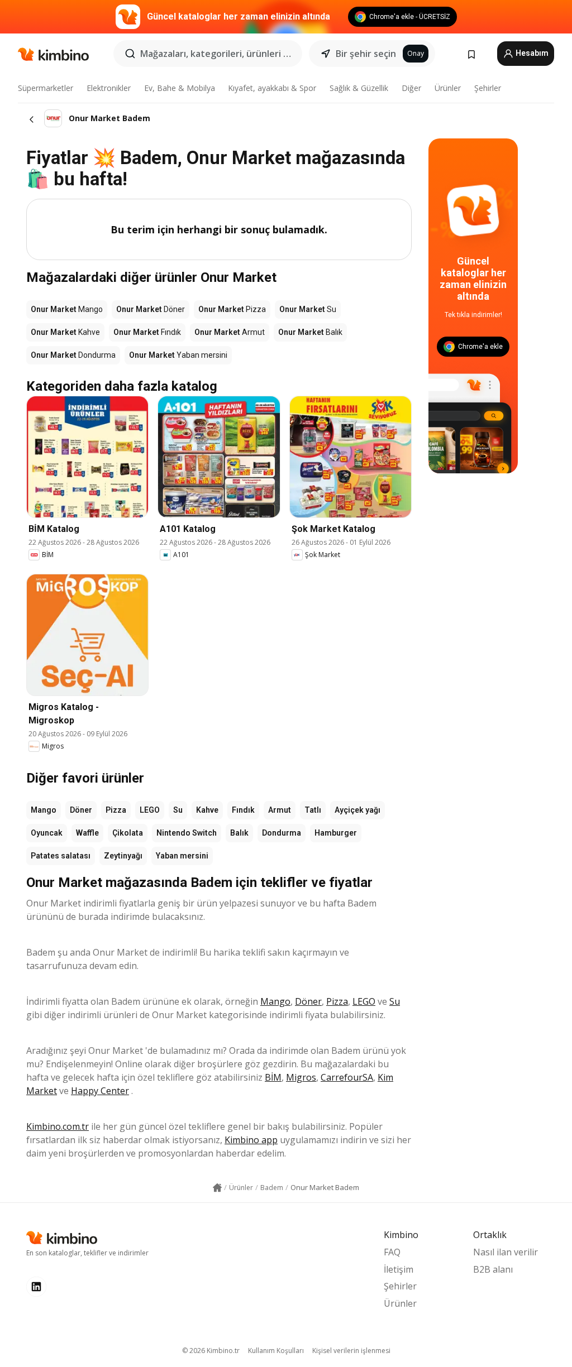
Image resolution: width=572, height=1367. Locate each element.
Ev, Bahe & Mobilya (179, 88)
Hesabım (531, 53)
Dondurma (281, 832)
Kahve (207, 809)
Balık (239, 832)
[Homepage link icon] (217, 1187)
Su (178, 809)
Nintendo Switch (186, 832)
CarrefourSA (347, 1077)
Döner (81, 809)
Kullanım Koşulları (276, 1350)
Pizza (116, 809)
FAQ (392, 1252)
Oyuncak (47, 832)
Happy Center (100, 1091)
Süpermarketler (45, 88)
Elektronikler (109, 88)
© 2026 (211, 1350)
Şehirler (487, 88)
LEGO (150, 809)
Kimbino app (251, 1140)
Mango (43, 809)
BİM (273, 1077)
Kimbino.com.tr (57, 1126)
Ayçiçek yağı (357, 809)
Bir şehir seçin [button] (366, 53)
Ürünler (448, 88)
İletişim (398, 1269)
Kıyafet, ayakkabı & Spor (272, 88)
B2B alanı (493, 1269)
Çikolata (127, 832)
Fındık (243, 809)
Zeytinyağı (123, 855)
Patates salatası (60, 855)
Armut (279, 809)
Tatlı (312, 809)
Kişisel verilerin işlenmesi (351, 1350)
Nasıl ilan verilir (505, 1252)
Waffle (87, 832)
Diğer (411, 88)
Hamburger (335, 832)
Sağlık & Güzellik (359, 88)
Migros (301, 1077)
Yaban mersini (182, 855)
